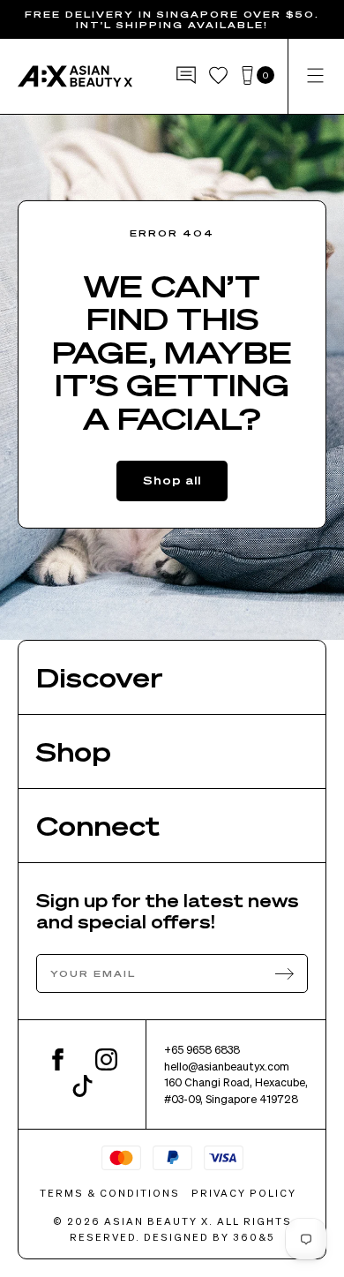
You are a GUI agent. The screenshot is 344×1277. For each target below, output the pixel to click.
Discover (99, 677)
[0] (247, 76)
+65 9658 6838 (202, 1049)
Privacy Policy (243, 1193)
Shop (73, 751)
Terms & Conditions (110, 1193)
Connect (98, 825)
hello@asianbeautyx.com (226, 1066)
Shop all (172, 479)
